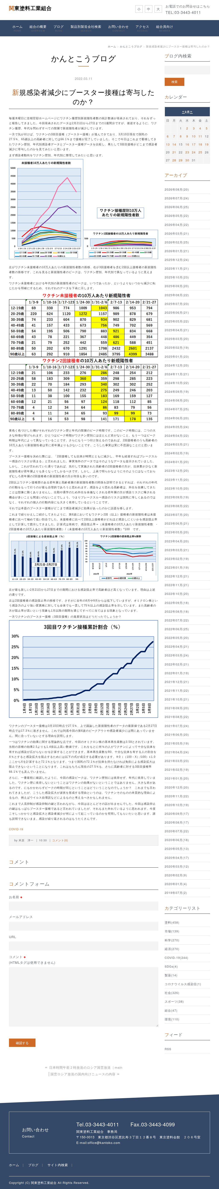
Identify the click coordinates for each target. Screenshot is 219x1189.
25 (200, 152)
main (118, 1067)
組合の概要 (38, 28)
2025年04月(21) (177, 330)
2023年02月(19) (177, 558)
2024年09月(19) (177, 391)
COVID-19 (16, 829)
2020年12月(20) (177, 787)
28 (174, 160)
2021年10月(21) (177, 699)
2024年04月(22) (177, 435)
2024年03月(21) (177, 444)
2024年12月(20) (177, 365)
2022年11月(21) (177, 585)
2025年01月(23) (177, 356)
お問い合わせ (118, 28)
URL (12, 936)
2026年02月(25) (177, 242)
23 (187, 152)
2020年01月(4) (176, 884)
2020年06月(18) (177, 840)
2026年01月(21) (177, 251)
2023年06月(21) (177, 523)
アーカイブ (176, 175)
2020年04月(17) (177, 857)
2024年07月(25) (177, 409)
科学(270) (172, 940)
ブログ (58, 28)
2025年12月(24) (177, 260)
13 (168, 144)
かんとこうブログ (131, 46)
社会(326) (172, 992)
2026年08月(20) (177, 189)
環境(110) (172, 1019)
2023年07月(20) (177, 514)
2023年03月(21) (177, 550)
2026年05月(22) (177, 215)
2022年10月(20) (177, 594)
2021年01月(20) (177, 778)
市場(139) (172, 931)
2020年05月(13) (177, 848)
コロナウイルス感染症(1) (183, 984)
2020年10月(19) (177, 805)
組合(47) (171, 1010)
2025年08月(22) (177, 295)
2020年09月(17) (177, 813)
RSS (168, 1049)
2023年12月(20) (177, 470)
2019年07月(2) (176, 892)
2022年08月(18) (177, 611)
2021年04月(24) (177, 752)
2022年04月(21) (177, 646)
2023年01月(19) (177, 567)
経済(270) (172, 949)
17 (194, 144)
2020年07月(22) (177, 831)
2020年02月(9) (176, 875)
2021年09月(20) (177, 708)
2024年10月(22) (177, 383)
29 (181, 160)
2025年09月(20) (177, 286)
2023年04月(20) (177, 541)
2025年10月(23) (177, 277)
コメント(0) (60, 840)
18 (200, 144)
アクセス (142, 28)
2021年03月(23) (177, 761)
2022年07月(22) (177, 620)
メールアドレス (21, 916)
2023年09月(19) (177, 497)
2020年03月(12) (177, 866)
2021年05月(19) (177, 743)
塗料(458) (172, 922)
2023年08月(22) (177, 506)
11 (200, 136)
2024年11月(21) (177, 374)
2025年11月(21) (177, 268)
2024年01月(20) (177, 462)
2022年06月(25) (177, 629)
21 (174, 152)
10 (194, 136)
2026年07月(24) (177, 198)
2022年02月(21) (177, 664)
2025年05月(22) (177, 321)
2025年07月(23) (177, 304)
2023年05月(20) (177, 532)
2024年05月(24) (177, 427)
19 (207, 144)
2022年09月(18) (177, 602)
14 (174, 144)
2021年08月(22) (177, 717)
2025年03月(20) (177, 339)
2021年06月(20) (177, 734)
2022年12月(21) (177, 576)
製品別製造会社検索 (86, 28)
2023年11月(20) (177, 479)
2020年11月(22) (177, 796)
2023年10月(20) (177, 488)
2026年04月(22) (177, 224)
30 (187, 160)
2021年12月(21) (177, 682)
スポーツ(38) (174, 1001)
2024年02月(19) (177, 453)
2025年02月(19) (177, 347)
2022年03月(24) (177, 655)
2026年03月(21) (177, 233)
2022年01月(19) (177, 673)
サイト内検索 (57, 1165)
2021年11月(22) (177, 690)
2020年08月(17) (177, 822)
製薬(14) (171, 975)
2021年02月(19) (177, 769)
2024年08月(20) (177, 400)
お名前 (15, 897)
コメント (32, 959)
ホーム (17, 28)
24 (194, 152)
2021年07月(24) (177, 726)
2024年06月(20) (177, 418)
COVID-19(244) (176, 957)
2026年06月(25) (177, 207)
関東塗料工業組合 (30, 8)
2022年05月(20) (177, 638)
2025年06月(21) (177, 312)
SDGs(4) (171, 966)
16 (187, 144)
